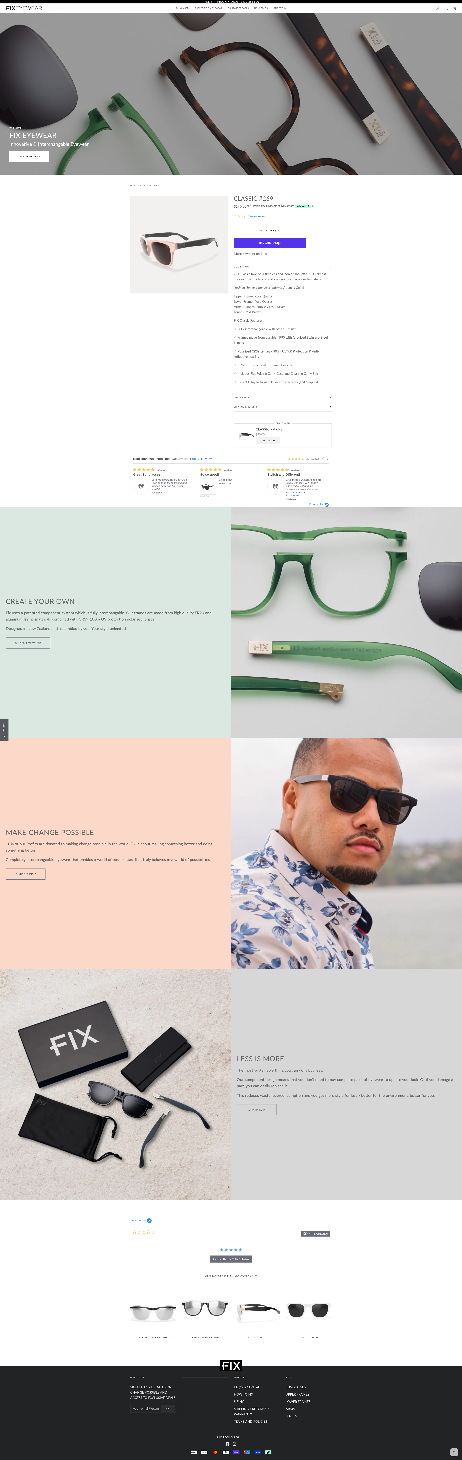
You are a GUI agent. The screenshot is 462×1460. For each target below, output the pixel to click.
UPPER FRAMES (297, 1394)
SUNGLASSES (296, 1387)
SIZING (239, 1402)
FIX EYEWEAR (226, 1437)
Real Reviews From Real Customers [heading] (160, 458)
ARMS (290, 1409)
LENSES (291, 1416)
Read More (310, 495)
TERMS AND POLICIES (250, 1421)
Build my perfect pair (28, 643)
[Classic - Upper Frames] (153, 1310)
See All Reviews (201, 459)
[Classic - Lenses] (309, 1310)
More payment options (250, 254)
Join (168, 1408)
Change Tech (242, 397)
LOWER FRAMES (298, 1402)
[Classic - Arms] (257, 1310)
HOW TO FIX (243, 1394)
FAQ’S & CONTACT (248, 1387)
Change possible (26, 874)
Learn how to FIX (29, 156)
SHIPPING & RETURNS (246, 407)
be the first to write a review (231, 1259)
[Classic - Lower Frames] (205, 1310)
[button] (323, 458)
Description (241, 267)
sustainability (257, 1110)
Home (133, 185)
